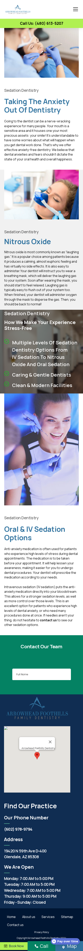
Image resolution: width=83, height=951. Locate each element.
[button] (75, 9)
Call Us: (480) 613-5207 (41, 23)
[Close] (50, 742)
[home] (17, 9)
